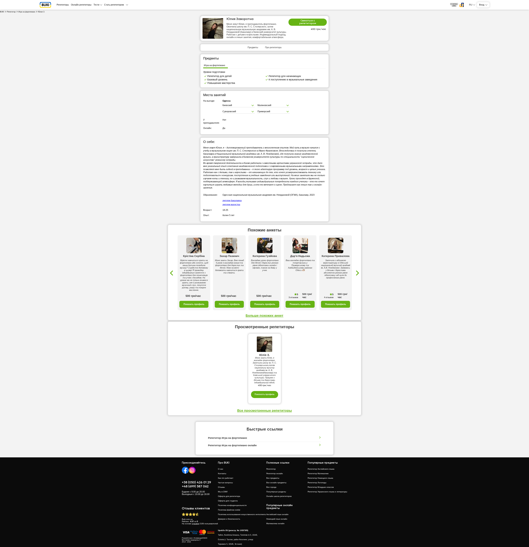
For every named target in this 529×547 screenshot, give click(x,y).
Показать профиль (193, 304)
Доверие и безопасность (229, 519)
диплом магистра (231, 204)
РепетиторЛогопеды (317, 482)
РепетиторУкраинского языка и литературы (327, 492)
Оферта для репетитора (229, 496)
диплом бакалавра (232, 200)
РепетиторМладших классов (321, 487)
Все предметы (272, 478)
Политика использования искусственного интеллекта (242, 514)
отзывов (195, 523)
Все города (271, 487)
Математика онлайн (275, 523)
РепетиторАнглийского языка (321, 469)
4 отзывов (329, 297)
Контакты (222, 473)
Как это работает (225, 478)
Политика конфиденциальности (232, 505)
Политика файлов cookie (229, 510)
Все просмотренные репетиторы (264, 410)
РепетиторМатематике (318, 473)
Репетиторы (63, 5)
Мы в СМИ (222, 492)
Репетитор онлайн (274, 473)
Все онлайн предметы (276, 482)
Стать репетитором (114, 5)
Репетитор (271, 469)
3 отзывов (293, 297)
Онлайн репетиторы (81, 5)
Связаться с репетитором (307, 22)
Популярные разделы (276, 492)
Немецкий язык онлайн (276, 519)
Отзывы (221, 487)
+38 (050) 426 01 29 (196, 482)
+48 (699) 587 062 (195, 486)
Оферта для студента (228, 501)
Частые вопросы (225, 482)
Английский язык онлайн (277, 514)
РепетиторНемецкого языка (320, 478)
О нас (220, 469)
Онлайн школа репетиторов (279, 496)
